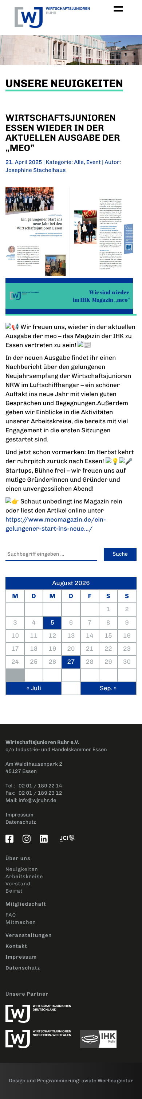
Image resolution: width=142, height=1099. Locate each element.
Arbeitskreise (24, 876)
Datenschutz (20, 822)
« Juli (34, 688)
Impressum (19, 815)
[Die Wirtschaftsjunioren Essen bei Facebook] (10, 838)
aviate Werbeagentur (107, 1081)
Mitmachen (20, 922)
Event (93, 162)
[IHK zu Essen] (102, 1035)
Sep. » (108, 688)
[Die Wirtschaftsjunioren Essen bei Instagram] (28, 838)
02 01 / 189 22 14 (40, 786)
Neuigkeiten (21, 869)
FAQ (10, 915)
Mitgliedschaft (25, 904)
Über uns (18, 858)
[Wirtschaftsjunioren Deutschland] (41, 1010)
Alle (79, 162)
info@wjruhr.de (37, 800)
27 (71, 662)
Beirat (14, 891)
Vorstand (18, 884)
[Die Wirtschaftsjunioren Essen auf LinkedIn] (45, 838)
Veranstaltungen (28, 935)
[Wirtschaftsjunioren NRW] (42, 1035)
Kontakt (16, 946)
